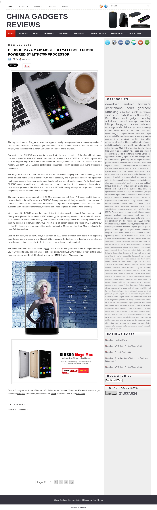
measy (119, 186)
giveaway (109, 218)
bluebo (141, 212)
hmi (149, 288)
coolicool (123, 162)
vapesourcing (111, 200)
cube (137, 130)
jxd (144, 180)
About (65, 6)
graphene (114, 288)
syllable (108, 209)
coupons (132, 136)
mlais (128, 156)
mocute (148, 253)
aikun (128, 273)
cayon (128, 244)
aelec (116, 273)
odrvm (107, 308)
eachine (140, 282)
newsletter (80, 393)
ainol (115, 142)
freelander (126, 250)
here (47, 248)
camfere (108, 215)
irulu (127, 229)
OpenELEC (138, 221)
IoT (106, 194)
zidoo (120, 200)
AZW (115, 264)
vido (114, 136)
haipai (125, 288)
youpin (111, 329)
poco (113, 314)
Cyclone (108, 238)
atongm (119, 276)
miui (117, 302)
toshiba (134, 320)
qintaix (126, 186)
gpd (114, 188)
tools (139, 127)
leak (114, 186)
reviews (108, 130)
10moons (129, 221)
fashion (126, 180)
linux (119, 171)
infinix (149, 250)
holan (139, 250)
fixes (117, 150)
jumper (121, 294)
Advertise (23, 6)
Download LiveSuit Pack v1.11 (118, 340)
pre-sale (140, 177)
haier (131, 203)
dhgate (114, 282)
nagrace (108, 168)
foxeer (136, 285)
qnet (107, 259)
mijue (115, 232)
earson (148, 223)
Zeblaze (115, 212)
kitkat (140, 188)
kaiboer (127, 294)
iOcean (114, 147)
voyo (113, 174)
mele (148, 180)
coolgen (134, 279)
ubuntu (118, 235)
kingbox (108, 232)
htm (109, 291)
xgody (148, 326)
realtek (117, 177)
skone (123, 259)
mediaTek (137, 112)
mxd (106, 305)
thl (133, 144)
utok (124, 235)
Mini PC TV (127, 130)
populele (119, 314)
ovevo (124, 256)
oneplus (108, 197)
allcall (133, 177)
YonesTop (146, 153)
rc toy (111, 259)
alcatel (137, 273)
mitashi (112, 302)
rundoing (113, 317)
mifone (148, 299)
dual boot (140, 215)
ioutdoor (147, 183)
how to (139, 136)
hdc (133, 288)
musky (148, 302)
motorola (108, 256)
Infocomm (130, 267)
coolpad (108, 139)
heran (137, 288)
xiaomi (123, 121)
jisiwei (107, 294)
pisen (126, 191)
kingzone (109, 206)
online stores (116, 256)
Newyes (138, 238)
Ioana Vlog (79, 33)
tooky (143, 259)
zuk (120, 329)
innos (127, 291)
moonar (122, 302)
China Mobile (145, 235)
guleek (134, 250)
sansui (125, 317)
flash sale (138, 165)
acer (149, 171)
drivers (108, 142)
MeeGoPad (131, 238)
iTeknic (114, 291)
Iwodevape (116, 238)
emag (107, 250)
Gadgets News (98, 33)
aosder (107, 276)
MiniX (148, 156)
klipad (148, 294)
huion (128, 194)
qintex (130, 159)
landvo (108, 186)
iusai (149, 291)
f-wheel (126, 285)
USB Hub (136, 270)
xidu (119, 262)
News (35, 33)
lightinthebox (110, 191)
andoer (128, 212)
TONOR (117, 223)
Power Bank (146, 238)
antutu (148, 273)
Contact (38, 6)
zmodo (122, 221)
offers (112, 308)
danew (119, 247)
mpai (130, 302)
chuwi (112, 156)
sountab (128, 168)
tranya (148, 259)
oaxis (132, 232)
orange (107, 311)
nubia (143, 305)
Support (52, 6)
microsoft (138, 299)
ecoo (114, 171)
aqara (123, 223)
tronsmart (140, 133)
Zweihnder (109, 273)
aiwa (132, 273)
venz (138, 323)
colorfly (115, 279)
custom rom (145, 168)
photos (117, 130)
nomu (127, 232)
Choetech (124, 165)
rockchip (146, 118)
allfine (143, 273)
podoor (148, 256)
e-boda (148, 247)
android (128, 104)
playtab (137, 256)
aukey (129, 223)
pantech (142, 311)
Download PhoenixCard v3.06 (118, 352)
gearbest (144, 107)
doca (143, 247)
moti (126, 302)
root (130, 144)
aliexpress (126, 177)
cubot (107, 147)
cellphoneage (136, 244)
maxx (117, 206)
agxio (140, 186)
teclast (131, 162)
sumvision (127, 197)
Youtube (63, 390)
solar (142, 317)
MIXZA (108, 212)
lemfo (145, 297)
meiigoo (131, 299)
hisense (142, 174)
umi (136, 144)
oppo (107, 156)
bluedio (114, 244)
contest (140, 200)
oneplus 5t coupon (135, 308)
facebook (114, 250)
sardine (117, 259)
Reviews (23, 33)
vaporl (129, 323)
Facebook (82, 390)
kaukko (148, 203)
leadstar (126, 253)
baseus (108, 244)
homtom (147, 159)
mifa (143, 299)
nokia (142, 206)
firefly (120, 250)
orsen (117, 311)
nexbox (120, 191)
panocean (114, 183)
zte (140, 142)
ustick (112, 323)
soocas (148, 317)
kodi (120, 253)
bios (126, 153)
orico (148, 218)
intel (126, 144)
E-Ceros (119, 153)
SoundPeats (109, 241)
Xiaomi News (117, 33)
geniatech (124, 150)
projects (131, 314)
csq (141, 183)
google (124, 203)
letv (121, 174)
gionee (123, 159)
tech (117, 320)
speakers (139, 150)
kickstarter (108, 253)
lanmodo (108, 297)
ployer (143, 256)
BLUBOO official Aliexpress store (68, 255)
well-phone (127, 326)
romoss (147, 232)
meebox (141, 194)
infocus (127, 218)
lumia (107, 299)
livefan (134, 253)
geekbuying (110, 153)
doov (123, 194)
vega (134, 323)
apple (113, 276)
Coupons (63, 33)
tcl (143, 197)
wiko (131, 209)
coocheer (113, 247)
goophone (118, 218)
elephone (145, 121)
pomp (148, 206)
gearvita (148, 285)
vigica (148, 147)
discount (147, 142)
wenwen (134, 326)
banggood (121, 124)
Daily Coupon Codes (132, 115)
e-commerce (131, 282)
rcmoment (109, 177)
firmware (144, 104)
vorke (113, 326)
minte (107, 302)
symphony (109, 235)
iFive (119, 188)
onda (119, 127)
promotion (132, 147)
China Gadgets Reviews (65, 499)
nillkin (148, 194)
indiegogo (120, 291)
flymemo (126, 226)
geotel (148, 226)
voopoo (108, 326)
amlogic (133, 121)
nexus (107, 174)
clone (107, 247)
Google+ (21, 393)
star (125, 174)
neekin (111, 305)
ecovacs (108, 285)
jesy (132, 229)
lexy (149, 297)
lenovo (134, 124)
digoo (118, 194)
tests (138, 259)
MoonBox (147, 267)
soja (127, 259)
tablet (148, 139)
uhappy (122, 209)
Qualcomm (146, 130)
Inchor (123, 267)
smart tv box (112, 115)
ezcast (108, 136)
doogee (123, 133)
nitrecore (131, 305)
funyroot (134, 226)
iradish (134, 291)
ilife (116, 229)
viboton (148, 323)
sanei (111, 221)
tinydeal (108, 165)
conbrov (121, 279)
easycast (147, 282)
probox (108, 162)
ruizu (107, 317)
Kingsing (123, 238)
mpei (135, 302)
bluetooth (109, 159)
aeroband (122, 273)
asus (144, 162)
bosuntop (108, 279)
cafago (148, 212)
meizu (124, 171)
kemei (137, 229)
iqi (131, 291)
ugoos (108, 133)
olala (107, 183)
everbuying (121, 156)
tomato (115, 209)
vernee (138, 153)
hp (106, 291)
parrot (148, 311)
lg (130, 253)
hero (141, 288)
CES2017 (127, 264)
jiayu (143, 139)
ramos (148, 177)
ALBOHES (147, 262)
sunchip (137, 197)
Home (10, 6)
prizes (125, 314)
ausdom (125, 276)
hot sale (139, 203)
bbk (129, 174)
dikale (131, 247)
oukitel (135, 142)
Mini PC (123, 147)
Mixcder (111, 194)
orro (112, 311)
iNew (149, 162)
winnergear (142, 326)
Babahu (120, 264)
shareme (131, 317)
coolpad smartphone (123, 215)
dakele (140, 279)
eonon (108, 203)
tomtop (131, 153)
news (130, 107)
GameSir (142, 264)
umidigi (147, 144)
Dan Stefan (98, 499)
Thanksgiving (127, 270)
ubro (107, 323)
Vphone (118, 241)
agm (140, 241)
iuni (145, 291)
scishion (133, 186)
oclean (148, 305)
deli (149, 279)
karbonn (133, 188)
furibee (141, 285)
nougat (121, 168)
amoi (129, 183)
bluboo (128, 142)
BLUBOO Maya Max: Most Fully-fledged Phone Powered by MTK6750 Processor (51, 52)
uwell (116, 323)
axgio (136, 276)
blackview (109, 150)
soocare (133, 259)
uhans (148, 197)
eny (117, 174)
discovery (137, 247)
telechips (123, 320)
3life (140, 262)
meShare (141, 253)
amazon (137, 162)
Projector (108, 270)
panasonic (135, 311)
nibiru (121, 232)
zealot (116, 329)
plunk (132, 191)
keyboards (146, 229)
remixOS (137, 314)
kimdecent (134, 294)
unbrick (107, 262)
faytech (108, 188)
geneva (141, 226)
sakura (119, 317)
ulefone (127, 127)
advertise (125, 112)
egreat (131, 165)
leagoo (115, 133)
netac (117, 305)
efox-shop (109, 226)
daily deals (110, 180)
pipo (134, 127)
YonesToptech (140, 171)
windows (146, 124)
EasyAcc (135, 264)
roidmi (144, 314)
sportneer (139, 191)
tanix (113, 320)
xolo (135, 209)
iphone (133, 180)
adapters (134, 241)
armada (147, 186)
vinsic (136, 235)
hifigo (145, 288)
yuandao (147, 136)
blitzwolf (116, 139)
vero (142, 323)
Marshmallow (122, 136)
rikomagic (110, 127)
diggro (125, 247)
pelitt (128, 256)
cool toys (135, 183)
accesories (126, 241)
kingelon (142, 294)
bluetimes (121, 244)
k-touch (125, 188)
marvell (125, 299)
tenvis (129, 320)
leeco (136, 297)
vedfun (130, 235)
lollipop (109, 124)
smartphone (114, 107)
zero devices (127, 262)
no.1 (132, 150)
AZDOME (108, 264)
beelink (121, 142)
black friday (129, 200)
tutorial (141, 147)
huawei (131, 133)
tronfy (115, 168)
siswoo (131, 171)
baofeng (148, 276)
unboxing (112, 111)
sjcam (138, 317)
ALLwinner (111, 121)
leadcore (115, 297)
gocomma (109, 229)
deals (145, 279)
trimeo (148, 320)
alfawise (115, 162)
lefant (140, 297)
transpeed (141, 320)
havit (129, 288)
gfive (149, 215)
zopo (148, 133)
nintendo (123, 305)
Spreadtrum (117, 270)
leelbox (134, 194)
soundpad (138, 159)
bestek (134, 212)
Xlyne (149, 270)
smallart (122, 183)
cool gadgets (130, 118)
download (112, 104)
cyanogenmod (138, 223)
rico (106, 221)
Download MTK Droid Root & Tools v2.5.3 (123, 346)
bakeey (141, 276)
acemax (136, 168)
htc (133, 156)
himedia (135, 174)
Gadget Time (135, 33)
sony (116, 221)
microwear (125, 206)
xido (106, 329)
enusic (121, 285)
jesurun (140, 180)
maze (133, 218)
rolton (149, 314)
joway (115, 294)
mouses (134, 206)
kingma (116, 253)
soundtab (118, 197)
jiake (149, 174)
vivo (127, 209)
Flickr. (53, 393)
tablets (147, 112)
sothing (108, 320)
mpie (143, 218)
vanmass (122, 323)
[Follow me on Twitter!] (106, 7)
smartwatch (126, 139)
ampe (121, 212)
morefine (147, 165)
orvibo (122, 311)
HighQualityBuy (144, 209)
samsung (146, 127)
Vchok (143, 270)
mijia (138, 218)
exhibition (136, 139)
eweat (117, 159)
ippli (121, 229)
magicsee (113, 299)
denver (107, 282)
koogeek (147, 188)
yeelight (147, 191)
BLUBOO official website (39, 255)
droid (120, 282)
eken (141, 144)
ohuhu (117, 308)
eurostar (116, 203)
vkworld (147, 150)
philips (132, 256)
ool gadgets (146, 308)
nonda (137, 305)
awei (131, 276)
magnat (120, 299)
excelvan (118, 226)
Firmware (49, 33)
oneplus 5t (123, 308)
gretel (120, 288)
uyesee (108, 171)
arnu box (147, 241)
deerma (147, 200)
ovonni (127, 311)
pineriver (139, 232)
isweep (140, 291)
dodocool (119, 180)
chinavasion (146, 244)
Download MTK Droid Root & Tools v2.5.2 (123, 367)
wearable (119, 326)
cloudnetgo (140, 156)
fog (131, 285)
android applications (114, 144)
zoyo (135, 262)
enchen (114, 285)
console (128, 279)
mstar (139, 302)
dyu (124, 282)
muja (143, 302)
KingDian (139, 267)
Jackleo (116, 165)
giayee (107, 288)
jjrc (111, 294)
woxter (114, 262)
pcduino (108, 314)
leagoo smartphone (126, 297)
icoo (144, 250)
